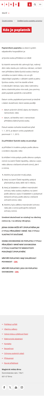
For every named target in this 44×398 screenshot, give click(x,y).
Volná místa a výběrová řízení (16, 334)
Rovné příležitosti (11, 363)
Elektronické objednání (13, 339)
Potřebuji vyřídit (10, 324)
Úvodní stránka (7, 21)
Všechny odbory (10, 329)
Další (4, 13)
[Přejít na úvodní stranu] (10, 4)
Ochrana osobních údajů (14, 353)
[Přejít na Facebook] (4, 387)
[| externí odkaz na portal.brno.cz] (30, 4)
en (40, 4)
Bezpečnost (8, 348)
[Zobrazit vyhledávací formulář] (35, 4)
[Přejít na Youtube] (16, 387)
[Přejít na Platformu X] (10, 387)
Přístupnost (8, 358)
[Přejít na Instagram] (21, 387)
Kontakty (7, 343)
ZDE (15, 261)
